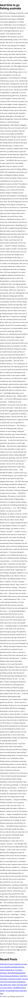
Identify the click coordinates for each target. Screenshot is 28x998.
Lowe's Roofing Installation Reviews (12, 967)
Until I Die (23, 976)
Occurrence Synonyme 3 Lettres (10, 979)
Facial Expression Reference (9, 976)
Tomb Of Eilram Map (7, 970)
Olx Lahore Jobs (5, 985)
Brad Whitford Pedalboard (16, 973)
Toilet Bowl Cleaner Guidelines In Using (13, 964)
